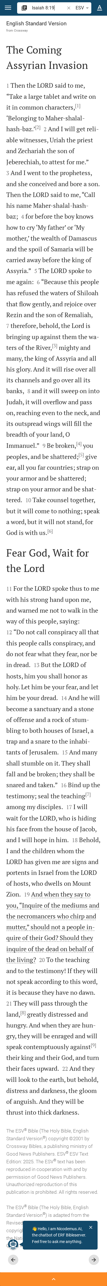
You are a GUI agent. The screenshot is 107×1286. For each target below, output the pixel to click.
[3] (54, 345)
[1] (77, 105)
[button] (8, 8)
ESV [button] (80, 8)
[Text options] (99, 8)
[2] (38, 127)
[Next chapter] (94, 1260)
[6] (50, 531)
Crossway (21, 30)
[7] (88, 794)
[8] (23, 1013)
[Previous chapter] (13, 1260)
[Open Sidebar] (53, 1279)
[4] (79, 443)
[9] (93, 1045)
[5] (81, 455)
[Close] (90, 1227)
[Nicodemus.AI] (13, 1244)
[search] (48, 8)
